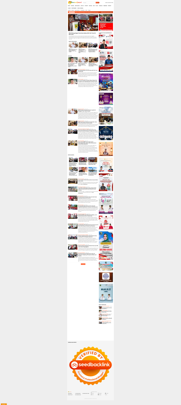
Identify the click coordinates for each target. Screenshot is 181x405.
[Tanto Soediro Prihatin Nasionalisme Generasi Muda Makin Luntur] (92, 45)
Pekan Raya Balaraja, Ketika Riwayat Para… (106, 323)
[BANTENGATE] (75, 2)
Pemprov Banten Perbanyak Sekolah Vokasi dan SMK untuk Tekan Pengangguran (88, 246)
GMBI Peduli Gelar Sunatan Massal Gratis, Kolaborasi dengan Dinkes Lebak (92, 163)
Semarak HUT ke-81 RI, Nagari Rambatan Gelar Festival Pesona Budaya (82, 163)
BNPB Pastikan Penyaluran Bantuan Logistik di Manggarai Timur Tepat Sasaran (87, 110)
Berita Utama (80, 69)
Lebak (82, 79)
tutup (91, 392)
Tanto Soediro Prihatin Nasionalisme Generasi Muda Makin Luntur (92, 50)
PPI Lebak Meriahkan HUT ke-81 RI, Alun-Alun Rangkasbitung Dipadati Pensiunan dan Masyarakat (88, 206)
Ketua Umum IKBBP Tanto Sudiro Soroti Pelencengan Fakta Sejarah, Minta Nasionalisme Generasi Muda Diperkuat (83, 51)
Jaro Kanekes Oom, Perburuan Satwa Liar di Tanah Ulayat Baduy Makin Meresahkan (83, 174)
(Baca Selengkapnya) (84, 184)
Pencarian (97, 2)
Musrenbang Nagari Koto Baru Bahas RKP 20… (107, 308)
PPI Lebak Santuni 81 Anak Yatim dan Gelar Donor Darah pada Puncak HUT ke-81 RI (87, 197)
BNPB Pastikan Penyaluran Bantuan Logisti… (106, 315)
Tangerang (86, 234)
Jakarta (107, 317)
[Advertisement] (83, 98)
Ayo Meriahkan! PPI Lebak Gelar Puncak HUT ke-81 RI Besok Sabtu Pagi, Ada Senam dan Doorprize (88, 225)
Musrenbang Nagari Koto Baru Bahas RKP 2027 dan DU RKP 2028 (82, 33)
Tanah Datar (83, 69)
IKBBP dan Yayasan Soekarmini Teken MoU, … (107, 319)
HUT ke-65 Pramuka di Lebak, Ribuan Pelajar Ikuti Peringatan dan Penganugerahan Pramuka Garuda (87, 81)
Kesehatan (83, 234)
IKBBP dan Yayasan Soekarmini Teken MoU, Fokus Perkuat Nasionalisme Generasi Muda (89, 12)
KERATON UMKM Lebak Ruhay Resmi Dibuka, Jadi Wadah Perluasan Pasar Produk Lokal (87, 215)
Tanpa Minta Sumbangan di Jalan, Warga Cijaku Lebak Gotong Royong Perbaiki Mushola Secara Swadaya (87, 189)
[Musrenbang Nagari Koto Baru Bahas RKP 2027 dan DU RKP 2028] (83, 22)
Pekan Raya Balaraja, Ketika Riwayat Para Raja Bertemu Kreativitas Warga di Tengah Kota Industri (73, 50)
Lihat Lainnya (83, 264)
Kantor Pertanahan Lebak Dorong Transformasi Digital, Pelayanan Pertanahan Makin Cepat (73, 174)
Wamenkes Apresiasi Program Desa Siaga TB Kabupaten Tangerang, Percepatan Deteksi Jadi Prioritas (87, 254)
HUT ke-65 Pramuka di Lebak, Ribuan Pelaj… (107, 312)
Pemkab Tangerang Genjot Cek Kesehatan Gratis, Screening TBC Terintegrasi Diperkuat (87, 236)
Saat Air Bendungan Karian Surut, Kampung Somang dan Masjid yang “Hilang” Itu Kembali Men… (92, 174)
